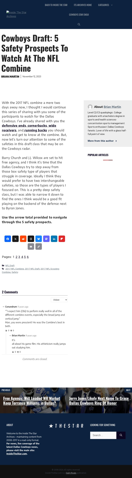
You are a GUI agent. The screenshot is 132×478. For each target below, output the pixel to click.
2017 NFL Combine (14, 268)
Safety (15, 272)
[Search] (121, 435)
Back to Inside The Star (56, 5)
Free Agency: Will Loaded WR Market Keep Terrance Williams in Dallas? (31, 400)
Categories (103, 5)
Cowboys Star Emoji (79, 14)
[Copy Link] (38, 246)
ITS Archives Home (83, 5)
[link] (8, 239)
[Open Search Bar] (79, 24)
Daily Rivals (71, 473)
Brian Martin (10, 76)
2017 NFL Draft (32, 268)
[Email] (31, 246)
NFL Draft (9, 265)
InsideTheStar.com (16, 453)
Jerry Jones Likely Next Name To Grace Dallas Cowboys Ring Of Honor (99, 400)
